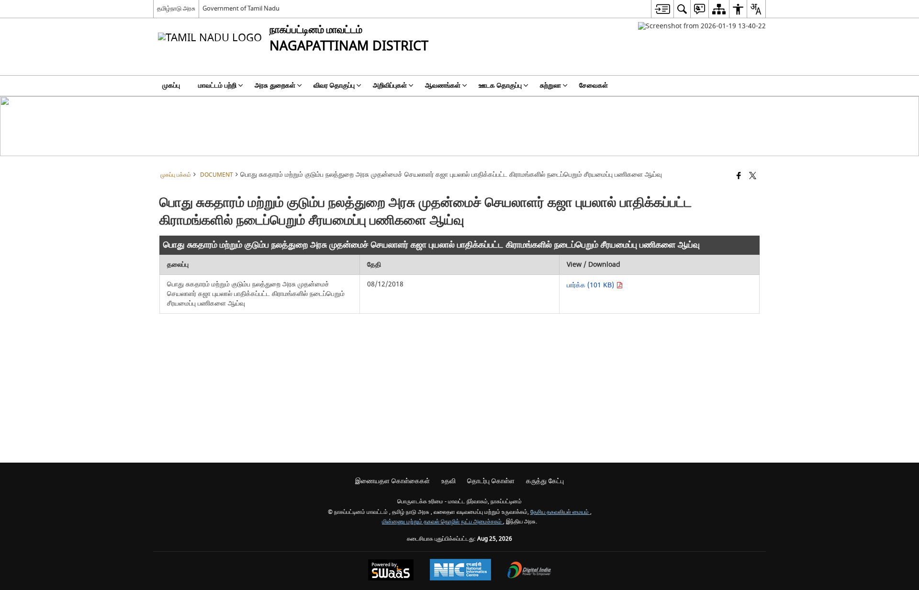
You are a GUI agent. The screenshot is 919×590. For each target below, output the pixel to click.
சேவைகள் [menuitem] (593, 85)
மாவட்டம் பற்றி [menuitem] (217, 85)
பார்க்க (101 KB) (591, 285)
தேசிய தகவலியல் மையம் (560, 512)
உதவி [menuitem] (448, 481)
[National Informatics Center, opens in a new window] (460, 571)
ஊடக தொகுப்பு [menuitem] (500, 85)
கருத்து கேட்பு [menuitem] (545, 481)
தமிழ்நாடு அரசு (176, 8)
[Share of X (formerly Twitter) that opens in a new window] (753, 176)
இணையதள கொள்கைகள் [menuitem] (392, 481)
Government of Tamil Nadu (241, 8)
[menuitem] (662, 9)
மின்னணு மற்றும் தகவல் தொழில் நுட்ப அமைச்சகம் (442, 522)
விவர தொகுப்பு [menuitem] (334, 85)
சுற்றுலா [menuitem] (550, 85)
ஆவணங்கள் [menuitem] (442, 85)
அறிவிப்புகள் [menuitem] (390, 85)
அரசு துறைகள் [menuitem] (275, 85)
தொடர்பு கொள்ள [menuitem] (491, 481)
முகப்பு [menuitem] (171, 85)
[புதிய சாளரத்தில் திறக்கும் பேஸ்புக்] (739, 176)
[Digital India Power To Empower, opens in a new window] (529, 571)
